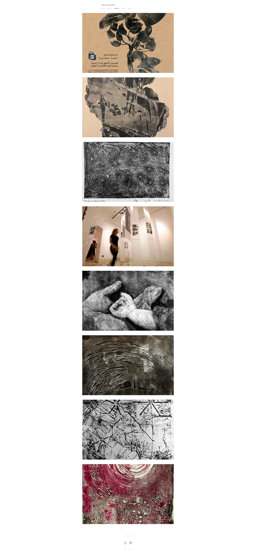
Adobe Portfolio (130, 549)
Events (103, 8)
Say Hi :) (130, 8)
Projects (123, 8)
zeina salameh (108, 5)
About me (109, 8)
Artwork (116, 8)
